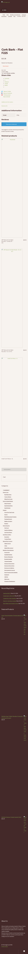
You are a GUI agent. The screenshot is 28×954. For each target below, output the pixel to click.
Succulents (6, 536)
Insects (6, 514)
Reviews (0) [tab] (4, 106)
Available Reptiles (8, 554)
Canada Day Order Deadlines (9, 598)
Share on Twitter (7, 91)
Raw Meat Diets (7, 494)
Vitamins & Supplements (9, 581)
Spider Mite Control (8, 548)
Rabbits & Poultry (8, 521)
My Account (4, 952)
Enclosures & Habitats (9, 568)
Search (14, 952)
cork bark (8, 73)
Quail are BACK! (7, 593)
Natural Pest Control (7, 541)
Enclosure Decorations (9, 563)
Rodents (6, 523)
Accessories (7, 552)
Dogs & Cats (5, 492)
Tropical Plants (7, 539)
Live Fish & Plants (8, 532)
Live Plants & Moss (7, 534)
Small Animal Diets (8, 505)
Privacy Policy (4, 946)
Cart (21, 951)
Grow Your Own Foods (9, 512)
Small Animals (7, 508)
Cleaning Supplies (8, 561)
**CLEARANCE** (6, 490)
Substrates (6, 579)
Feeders (4, 510)
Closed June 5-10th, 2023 (9, 595)
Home (4, 14)
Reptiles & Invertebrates (15, 14)
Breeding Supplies (8, 559)
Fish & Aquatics (6, 525)
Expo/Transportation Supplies (10, 572)
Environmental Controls (9, 570)
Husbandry (6, 574)
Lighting (6, 576)
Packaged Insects (8, 519)
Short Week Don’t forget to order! (10, 603)
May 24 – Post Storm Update (9, 601)
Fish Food (6, 528)
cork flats (13, 73)
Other (5, 545)
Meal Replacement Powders (10, 516)
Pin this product (7, 95)
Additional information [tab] (7, 102)
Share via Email (6, 96)
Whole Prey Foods (8, 499)
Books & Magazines (8, 556)
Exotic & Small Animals (8, 501)
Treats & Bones (7, 496)
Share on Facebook (7, 93)
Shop (8, 14)
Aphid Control (7, 543)
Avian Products (7, 503)
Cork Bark (10, 16)
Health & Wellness (8, 530)
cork (5, 73)
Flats (14, 16)
